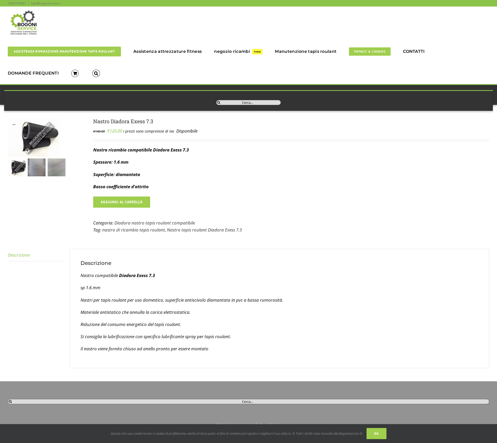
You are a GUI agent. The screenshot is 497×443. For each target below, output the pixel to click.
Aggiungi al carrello (122, 202)
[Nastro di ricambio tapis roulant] (46, 137)
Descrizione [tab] (19, 255)
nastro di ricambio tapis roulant (133, 230)
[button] (96, 73)
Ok (376, 433)
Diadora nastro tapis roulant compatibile (154, 223)
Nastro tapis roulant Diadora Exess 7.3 (204, 230)
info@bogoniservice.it (45, 3)
